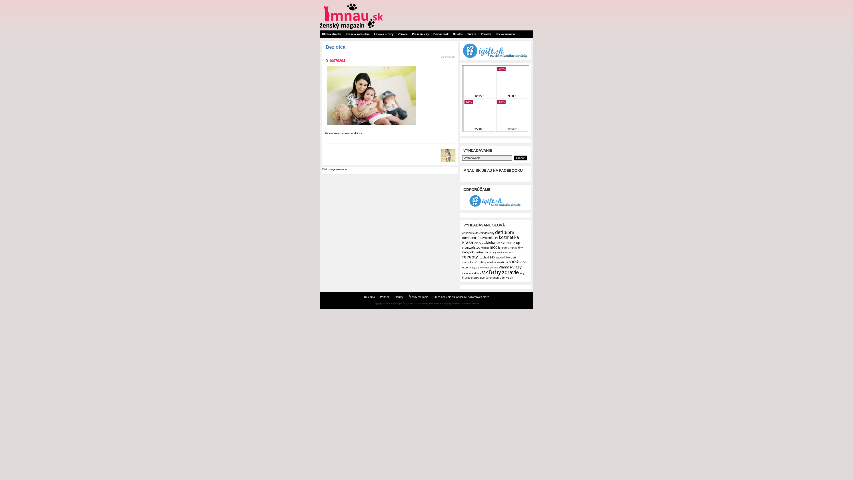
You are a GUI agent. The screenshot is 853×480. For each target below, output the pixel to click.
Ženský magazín (418, 297)
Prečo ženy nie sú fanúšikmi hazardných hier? (461, 297)
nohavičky (516, 247)
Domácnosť (440, 34)
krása (467, 242)
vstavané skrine (471, 273)
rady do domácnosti (502, 252)
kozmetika (509, 237)
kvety (477, 243)
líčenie (500, 243)
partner (479, 252)
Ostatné (458, 34)
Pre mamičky (420, 34)
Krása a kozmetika (358, 34)
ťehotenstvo (493, 277)
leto (484, 243)
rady (488, 252)
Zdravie (403, 34)
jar (496, 237)
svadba (491, 262)
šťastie (466, 277)
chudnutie (468, 233)
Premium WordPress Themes (465, 303)
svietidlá (502, 262)
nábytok (468, 252)
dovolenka (487, 238)
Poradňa (486, 34)
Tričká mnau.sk (505, 34)
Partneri (385, 297)
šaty (522, 273)
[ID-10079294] (371, 126)
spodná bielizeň (506, 257)
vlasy (517, 267)
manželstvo (471, 247)
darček (479, 233)
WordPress (434, 303)
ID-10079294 (335, 61)
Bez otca (335, 47)
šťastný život (478, 277)
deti (499, 232)
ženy (505, 277)
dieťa (509, 232)
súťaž (514, 262)
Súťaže (471, 34)
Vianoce (505, 267)
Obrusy (399, 297)
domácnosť (470, 238)
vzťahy (491, 272)
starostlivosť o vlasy (474, 262)
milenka (485, 247)
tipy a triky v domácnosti (485, 267)
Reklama (369, 297)
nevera (504, 247)
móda (495, 247)
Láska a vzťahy (384, 34)
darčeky (489, 233)
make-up (513, 242)
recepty (470, 256)
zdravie (510, 272)
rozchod (484, 257)
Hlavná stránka (331, 34)
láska (490, 243)
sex (492, 257)
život (510, 277)
